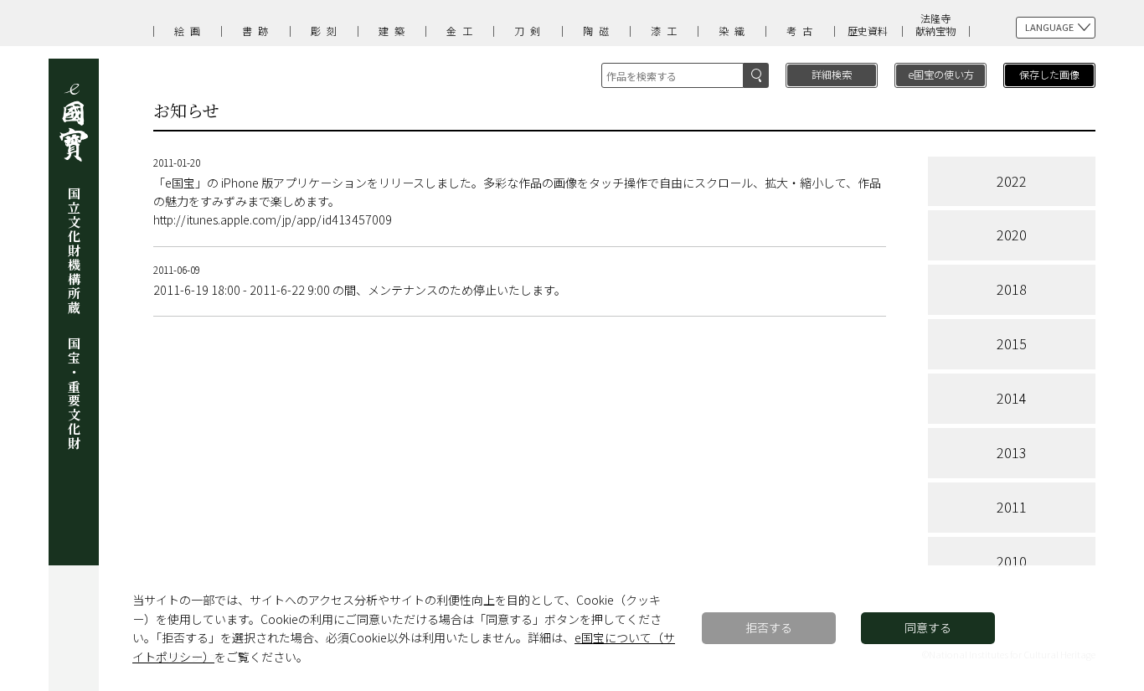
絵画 (190, 30)
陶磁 (599, 30)
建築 (394, 30)
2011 (1012, 507)
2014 (1012, 398)
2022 (1012, 181)
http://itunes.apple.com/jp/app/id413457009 (272, 219)
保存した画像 (1049, 74)
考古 (802, 30)
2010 (1012, 561)
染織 (734, 30)
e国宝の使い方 (941, 74)
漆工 (667, 30)
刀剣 (530, 30)
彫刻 (327, 30)
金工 (462, 30)
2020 (1012, 234)
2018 (1012, 289)
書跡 (258, 30)
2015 (1012, 343)
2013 (1012, 452)
